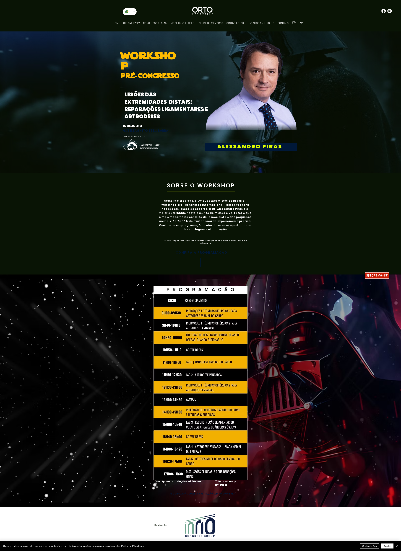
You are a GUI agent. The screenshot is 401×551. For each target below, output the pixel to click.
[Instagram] (389, 11)
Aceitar (387, 546)
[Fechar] (397, 545)
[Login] (293, 22)
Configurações (369, 546)
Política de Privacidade (132, 546)
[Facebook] (383, 11)
